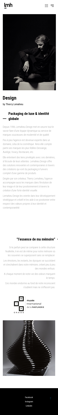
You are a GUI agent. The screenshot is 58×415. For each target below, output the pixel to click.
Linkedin (29, 406)
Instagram (29, 401)
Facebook (29, 397)
